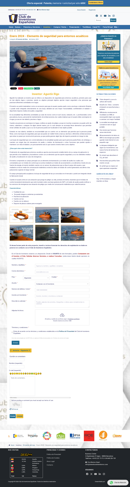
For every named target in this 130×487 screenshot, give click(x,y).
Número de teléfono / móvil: (21, 289)
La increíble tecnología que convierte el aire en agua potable (108, 124)
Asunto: (15, 283)
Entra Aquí (108, 62)
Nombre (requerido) (15, 363)
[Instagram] (113, 15)
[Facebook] (97, 15)
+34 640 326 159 (30, 10)
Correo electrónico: (18, 271)
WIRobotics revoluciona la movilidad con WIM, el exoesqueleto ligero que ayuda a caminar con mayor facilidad (110, 115)
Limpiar (20, 416)
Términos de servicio (58, 338)
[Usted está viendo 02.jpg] (47, 215)
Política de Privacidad (66, 331)
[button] (18, 27)
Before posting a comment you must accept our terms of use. (32, 400)
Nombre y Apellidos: (19, 265)
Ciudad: (55, 277)
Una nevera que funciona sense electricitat (108, 131)
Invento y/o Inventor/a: (19, 295)
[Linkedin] (109, 15)
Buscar (113, 20)
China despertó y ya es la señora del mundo (108, 101)
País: (14, 277)
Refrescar (15, 409)
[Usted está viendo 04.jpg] (21, 233)
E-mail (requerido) (15, 370)
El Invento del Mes (22, 39)
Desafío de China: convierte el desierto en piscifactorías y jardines (109, 107)
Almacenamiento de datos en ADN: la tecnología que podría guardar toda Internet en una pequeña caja (109, 138)
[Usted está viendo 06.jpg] (72, 233)
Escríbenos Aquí (44, 10)
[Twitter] (101, 15)
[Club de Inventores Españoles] (22, 18)
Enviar (12, 416)
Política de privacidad (45, 338)
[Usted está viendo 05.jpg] (47, 233)
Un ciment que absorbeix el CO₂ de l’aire (109, 156)
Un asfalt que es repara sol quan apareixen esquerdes (109, 167)
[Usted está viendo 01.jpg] (21, 215)
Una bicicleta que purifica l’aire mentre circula (110, 162)
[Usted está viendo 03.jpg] (72, 215)
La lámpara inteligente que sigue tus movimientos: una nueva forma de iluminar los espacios (109, 148)
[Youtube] (105, 15)
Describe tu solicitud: (19, 301)
